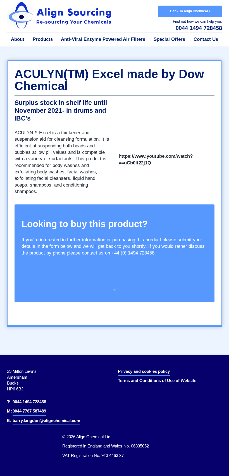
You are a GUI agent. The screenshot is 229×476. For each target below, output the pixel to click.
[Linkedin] (126, 395)
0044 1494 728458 (199, 28)
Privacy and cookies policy (144, 371)
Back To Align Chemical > (190, 11)
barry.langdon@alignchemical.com (46, 420)
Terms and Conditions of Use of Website (157, 380)
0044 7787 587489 (29, 411)
